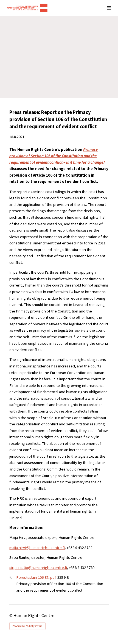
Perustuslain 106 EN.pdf (36, 577)
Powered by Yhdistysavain (27, 626)
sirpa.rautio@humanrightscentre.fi (38, 567)
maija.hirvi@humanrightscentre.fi (37, 547)
